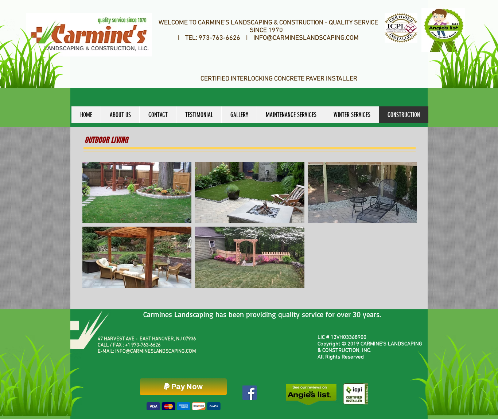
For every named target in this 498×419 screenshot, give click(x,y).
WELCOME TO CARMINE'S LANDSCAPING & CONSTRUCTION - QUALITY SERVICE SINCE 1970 (268, 26)
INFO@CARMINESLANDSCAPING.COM (155, 351)
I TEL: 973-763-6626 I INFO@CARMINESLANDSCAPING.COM (268, 38)
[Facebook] (249, 392)
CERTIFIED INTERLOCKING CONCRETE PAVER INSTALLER (279, 79)
